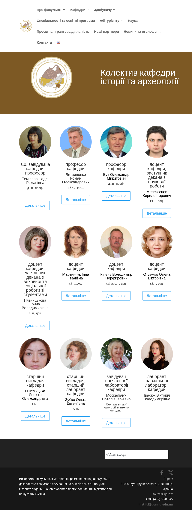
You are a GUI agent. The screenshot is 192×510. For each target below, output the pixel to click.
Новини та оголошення (143, 32)
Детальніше (35, 205)
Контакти (44, 43)
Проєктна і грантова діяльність (63, 32)
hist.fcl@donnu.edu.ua (156, 504)
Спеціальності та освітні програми (66, 21)
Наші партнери (106, 32)
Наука (133, 21)
